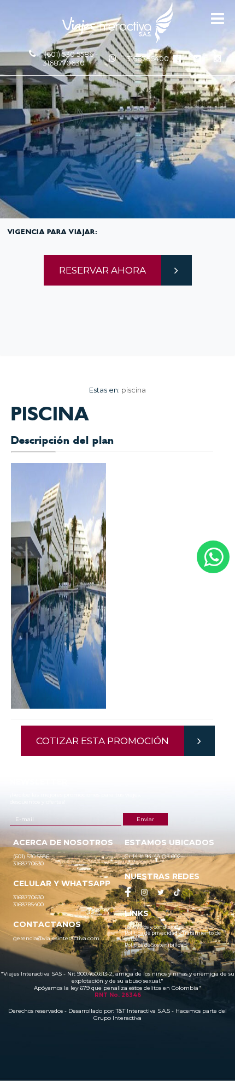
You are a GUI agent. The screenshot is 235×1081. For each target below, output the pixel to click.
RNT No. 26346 (118, 995)
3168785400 (147, 58)
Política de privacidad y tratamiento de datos (173, 936)
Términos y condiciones (154, 927)
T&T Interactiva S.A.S (143, 1010)
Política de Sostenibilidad (156, 945)
